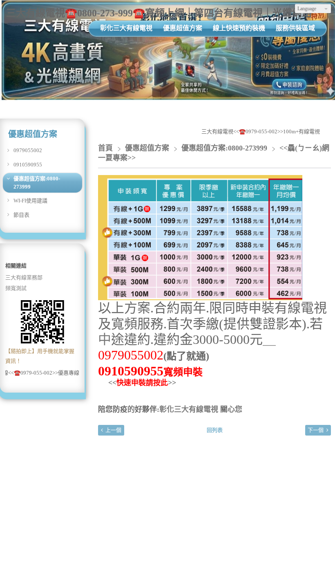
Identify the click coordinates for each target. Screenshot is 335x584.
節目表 (21, 215)
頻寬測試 (16, 288)
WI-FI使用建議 (30, 201)
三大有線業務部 (23, 277)
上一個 (113, 430)
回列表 (215, 430)
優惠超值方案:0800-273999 (36, 182)
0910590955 (27, 165)
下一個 (316, 430)
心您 (235, 409)
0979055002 (27, 150)
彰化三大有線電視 (188, 409)
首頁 (105, 148)
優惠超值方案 (148, 148)
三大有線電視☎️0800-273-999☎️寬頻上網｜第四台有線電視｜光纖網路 (159, 13)
